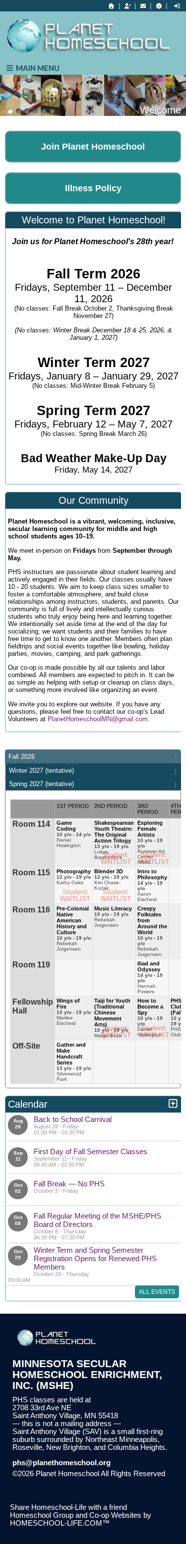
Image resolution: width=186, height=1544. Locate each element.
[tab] (93, 756)
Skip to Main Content (53, 1482)
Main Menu (37, 67)
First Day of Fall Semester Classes (90, 1151)
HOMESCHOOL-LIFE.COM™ (60, 1523)
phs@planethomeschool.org (61, 1463)
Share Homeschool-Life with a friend (68, 1507)
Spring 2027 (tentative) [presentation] (41, 784)
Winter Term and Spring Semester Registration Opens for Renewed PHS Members (95, 1258)
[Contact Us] (143, 6)
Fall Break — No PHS (69, 1183)
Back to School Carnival (73, 1119)
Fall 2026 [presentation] (21, 756)
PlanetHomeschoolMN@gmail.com (98, 719)
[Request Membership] (127, 6)
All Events (157, 1291)
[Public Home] (111, 6)
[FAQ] (158, 6)
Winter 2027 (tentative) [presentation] (41, 770)
